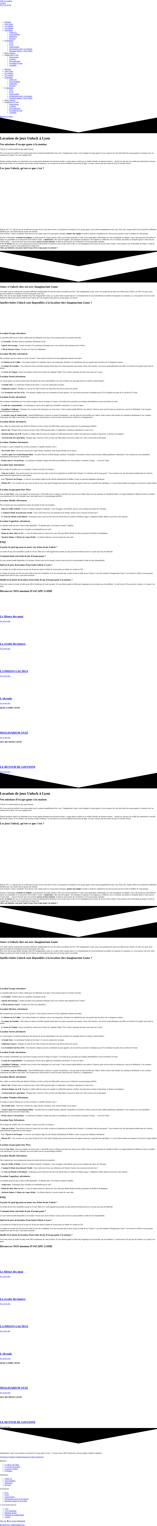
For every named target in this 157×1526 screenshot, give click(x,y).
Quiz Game (9, 24)
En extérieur (9, 26)
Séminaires (13, 36)
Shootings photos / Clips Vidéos (20, 51)
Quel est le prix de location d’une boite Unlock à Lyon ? (26, 565)
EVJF (11, 45)
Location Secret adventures (13, 376)
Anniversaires (14, 47)
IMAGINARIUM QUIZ (14, 732)
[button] (78, 333)
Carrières (12, 59)
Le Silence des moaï (11, 616)
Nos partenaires (14, 61)
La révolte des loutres (13, 643)
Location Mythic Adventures (13, 500)
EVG (11, 43)
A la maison (9, 28)
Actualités (12, 65)
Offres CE (13, 32)
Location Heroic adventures (13, 421)
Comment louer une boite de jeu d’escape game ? (23, 556)
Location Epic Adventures (12, 465)
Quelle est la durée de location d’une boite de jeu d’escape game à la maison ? (36, 580)
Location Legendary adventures (15, 521)
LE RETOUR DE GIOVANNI (17, 766)
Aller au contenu (6, 1)
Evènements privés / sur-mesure (20, 49)
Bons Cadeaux (10, 53)
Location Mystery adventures (14, 354)
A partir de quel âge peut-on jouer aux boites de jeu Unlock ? (28, 547)
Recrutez (12, 39)
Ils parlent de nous (15, 63)
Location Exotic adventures (13, 397)
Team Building (14, 34)
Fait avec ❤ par (12, 1521)
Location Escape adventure (13, 333)
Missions (8, 22)
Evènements (9, 41)
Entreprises (9, 30)
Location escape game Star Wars (15, 489)
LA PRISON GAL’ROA (14, 671)
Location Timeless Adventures (14, 442)
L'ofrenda (6, 698)
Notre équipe (14, 57)
